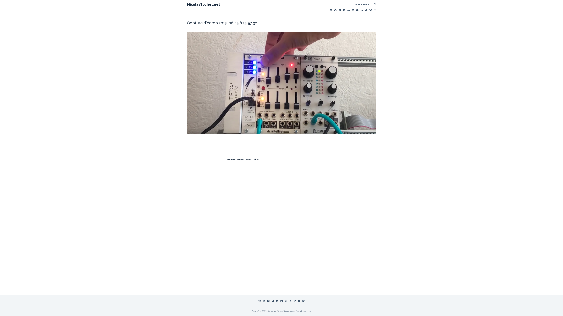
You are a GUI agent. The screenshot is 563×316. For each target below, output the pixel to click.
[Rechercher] (375, 4)
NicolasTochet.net (203, 4)
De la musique (362, 4)
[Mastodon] (357, 10)
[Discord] (348, 10)
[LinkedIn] (353, 10)
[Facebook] (335, 10)
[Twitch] (375, 10)
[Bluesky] (370, 10)
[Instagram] (331, 10)
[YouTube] (344, 10)
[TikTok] (366, 10)
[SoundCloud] (362, 10)
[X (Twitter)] (340, 10)
